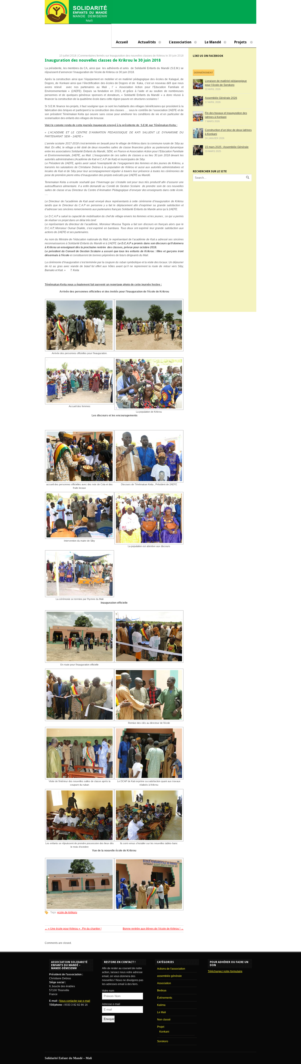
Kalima (161, 1005)
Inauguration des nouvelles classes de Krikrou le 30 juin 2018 (103, 60)
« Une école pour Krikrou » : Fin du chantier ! (73, 928)
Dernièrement (203, 72)
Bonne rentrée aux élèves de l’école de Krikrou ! (153, 928)
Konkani (164, 1031)
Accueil (122, 42)
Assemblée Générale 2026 (221, 97)
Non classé (164, 1019)
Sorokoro (162, 1041)
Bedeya (161, 990)
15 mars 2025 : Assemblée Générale (227, 147)
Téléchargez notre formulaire (225, 971)
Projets (238, 42)
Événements (164, 997)
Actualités (145, 42)
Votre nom (108, 990)
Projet (160, 1026)
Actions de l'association (171, 968)
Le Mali (161, 1012)
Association (164, 983)
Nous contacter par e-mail (74, 1000)
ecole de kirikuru (67, 912)
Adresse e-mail (111, 1004)
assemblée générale (169, 976)
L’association (178, 42)
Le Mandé (210, 42)
